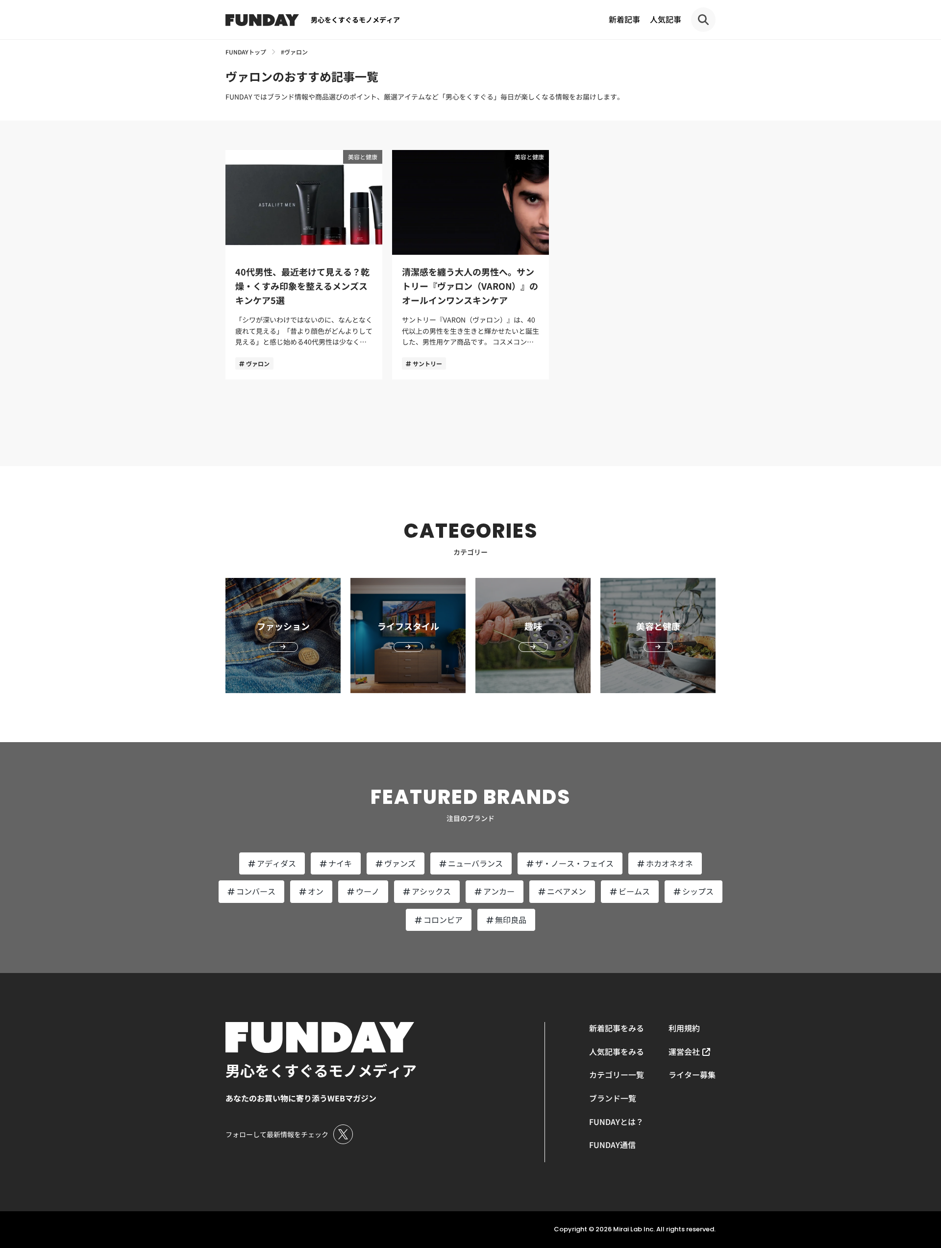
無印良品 (510, 919)
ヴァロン (258, 363)
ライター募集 (692, 1074)
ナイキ (340, 863)
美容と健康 (362, 156)
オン (315, 891)
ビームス (634, 891)
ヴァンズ (400, 863)
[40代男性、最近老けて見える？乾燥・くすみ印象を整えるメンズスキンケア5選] (303, 264)
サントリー (427, 363)
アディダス (276, 863)
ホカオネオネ (669, 863)
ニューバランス (475, 863)
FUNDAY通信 (612, 1144)
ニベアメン (566, 891)
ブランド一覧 (612, 1098)
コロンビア (443, 919)
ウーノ (367, 891)
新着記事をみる (616, 1028)
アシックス (431, 891)
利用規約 (684, 1028)
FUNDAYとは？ (616, 1121)
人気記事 (665, 19)
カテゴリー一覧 (616, 1074)
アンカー (499, 891)
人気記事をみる (616, 1051)
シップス (698, 891)
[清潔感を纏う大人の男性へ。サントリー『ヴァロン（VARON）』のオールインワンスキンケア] (470, 264)
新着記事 (624, 19)
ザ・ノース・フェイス (574, 863)
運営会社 (684, 1051)
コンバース (255, 891)
